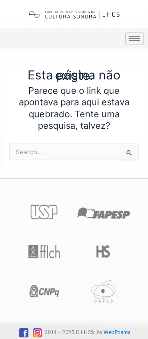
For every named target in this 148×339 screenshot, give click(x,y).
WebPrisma (117, 332)
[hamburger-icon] (134, 38)
